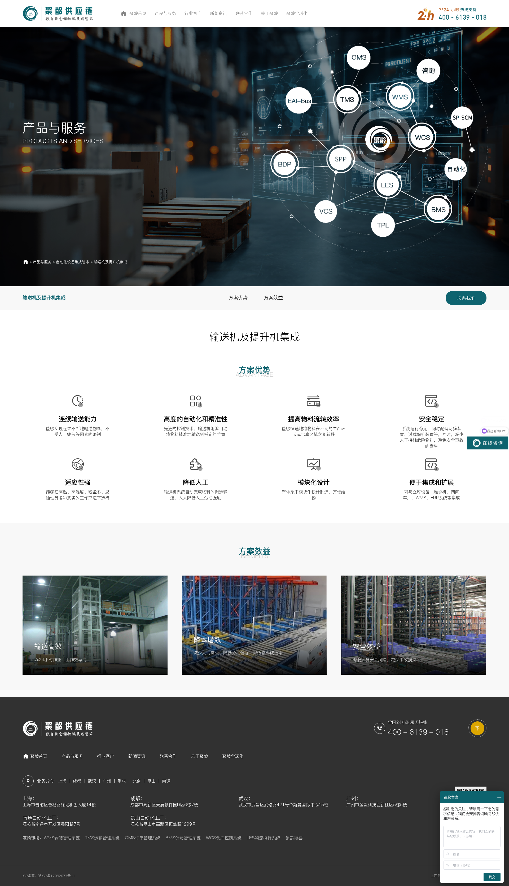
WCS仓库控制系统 (224, 838)
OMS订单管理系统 (142, 838)
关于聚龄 (199, 756)
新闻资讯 (136, 756)
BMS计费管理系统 (183, 838)
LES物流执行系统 (263, 838)
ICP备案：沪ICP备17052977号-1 (49, 875)
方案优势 (238, 297)
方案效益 (273, 297)
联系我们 (466, 298)
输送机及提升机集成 (110, 262)
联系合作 (168, 756)
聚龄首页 (38, 756)
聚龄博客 (294, 838)
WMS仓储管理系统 (62, 838)
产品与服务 (42, 262)
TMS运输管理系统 (102, 838)
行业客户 (105, 756)
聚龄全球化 (232, 756)
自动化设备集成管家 (72, 262)
